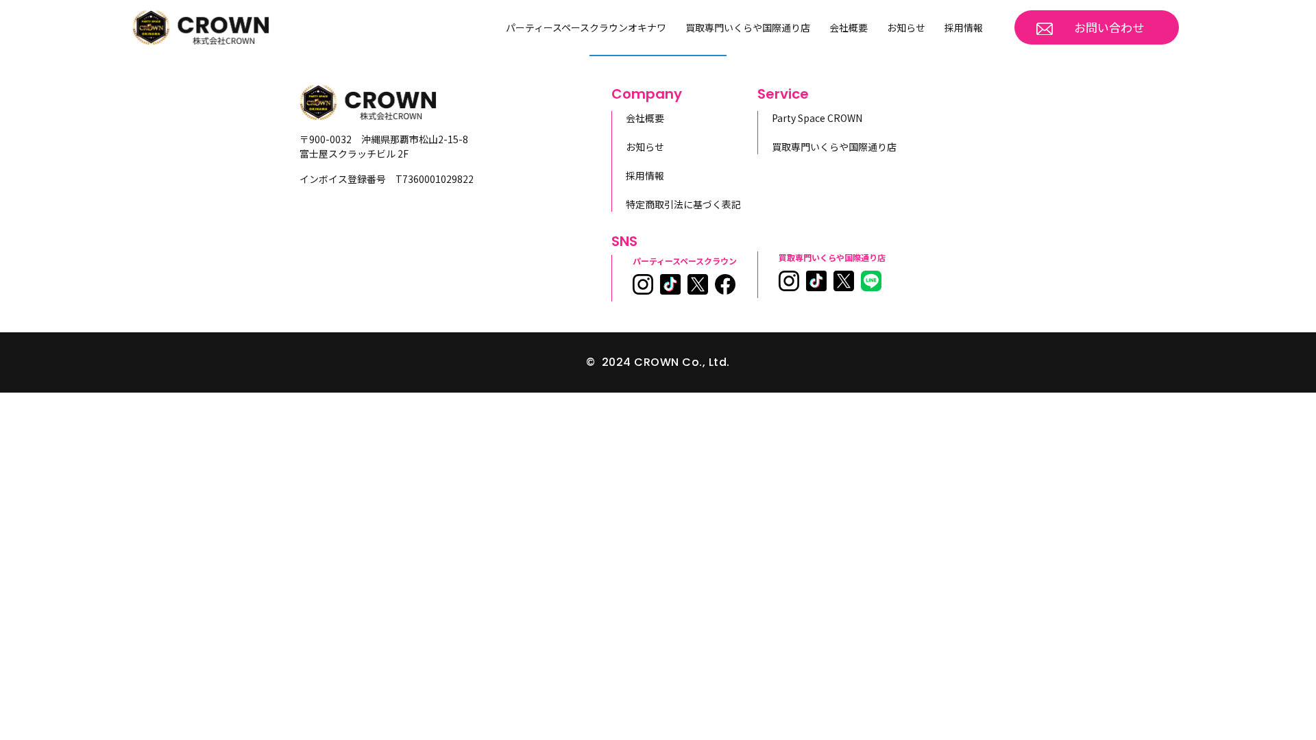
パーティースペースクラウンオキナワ (586, 27)
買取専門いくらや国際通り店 (747, 27)
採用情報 (964, 27)
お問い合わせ (1109, 27)
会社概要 (848, 27)
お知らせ (906, 27)
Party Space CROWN (817, 118)
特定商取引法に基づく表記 (683, 204)
